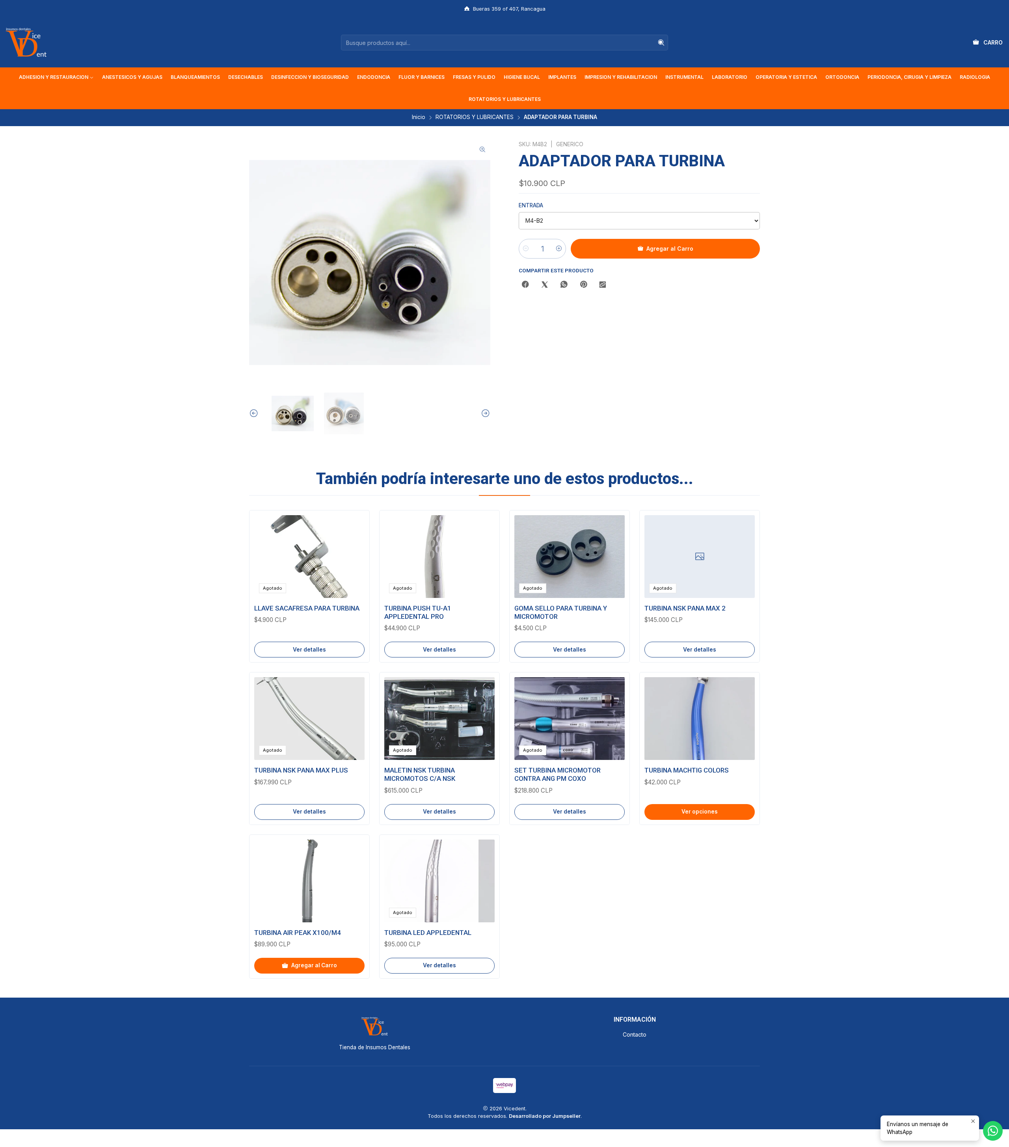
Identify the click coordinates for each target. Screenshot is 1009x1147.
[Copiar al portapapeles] (602, 285)
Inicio (418, 117)
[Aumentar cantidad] (559, 248)
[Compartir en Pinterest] (583, 285)
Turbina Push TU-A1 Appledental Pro (417, 612)
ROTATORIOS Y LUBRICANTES (475, 117)
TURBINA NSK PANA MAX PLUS (301, 770)
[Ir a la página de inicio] (26, 42)
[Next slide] (484, 414)
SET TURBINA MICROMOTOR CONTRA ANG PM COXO (557, 774)
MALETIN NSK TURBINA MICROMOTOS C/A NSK (419, 774)
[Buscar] (661, 42)
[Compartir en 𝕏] (544, 285)
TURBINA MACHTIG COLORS (686, 770)
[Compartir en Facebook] (525, 285)
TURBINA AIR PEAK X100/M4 (297, 933)
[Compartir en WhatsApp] (564, 285)
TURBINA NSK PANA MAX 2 (685, 608)
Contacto (634, 1034)
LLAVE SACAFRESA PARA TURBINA (306, 608)
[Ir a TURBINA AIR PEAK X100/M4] (309, 881)
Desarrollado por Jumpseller (545, 1116)
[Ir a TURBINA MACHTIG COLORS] (699, 718)
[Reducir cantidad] (525, 248)
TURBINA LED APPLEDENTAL (427, 933)
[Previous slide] (255, 414)
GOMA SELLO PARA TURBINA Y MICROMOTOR (560, 612)
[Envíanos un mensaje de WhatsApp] (993, 1131)
